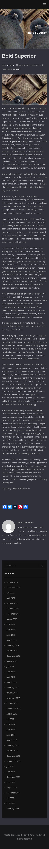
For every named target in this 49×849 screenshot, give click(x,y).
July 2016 (10, 766)
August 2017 (12, 714)
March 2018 (12, 682)
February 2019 (13, 645)
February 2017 (13, 745)
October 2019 (12, 608)
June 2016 (11, 771)
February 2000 (13, 808)
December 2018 (13, 656)
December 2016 (13, 756)
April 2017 (11, 735)
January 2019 (12, 650)
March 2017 (12, 740)
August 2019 (12, 619)
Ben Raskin (9, 65)
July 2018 (10, 666)
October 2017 (12, 703)
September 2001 (14, 792)
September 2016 (14, 761)
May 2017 (11, 729)
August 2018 (12, 661)
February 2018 (13, 687)
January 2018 (12, 692)
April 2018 (11, 677)
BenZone (16, 69)
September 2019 (14, 614)
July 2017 (10, 719)
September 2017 (14, 708)
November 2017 (13, 698)
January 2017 (12, 750)
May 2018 (11, 671)
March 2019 (12, 640)
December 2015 (13, 777)
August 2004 (12, 787)
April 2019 (11, 635)
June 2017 (11, 724)
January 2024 (12, 582)
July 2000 (10, 798)
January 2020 (12, 603)
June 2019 (11, 624)
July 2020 (10, 592)
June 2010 (11, 782)
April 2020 (11, 598)
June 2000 (11, 803)
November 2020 (13, 587)
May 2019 (11, 629)
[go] (41, 566)
